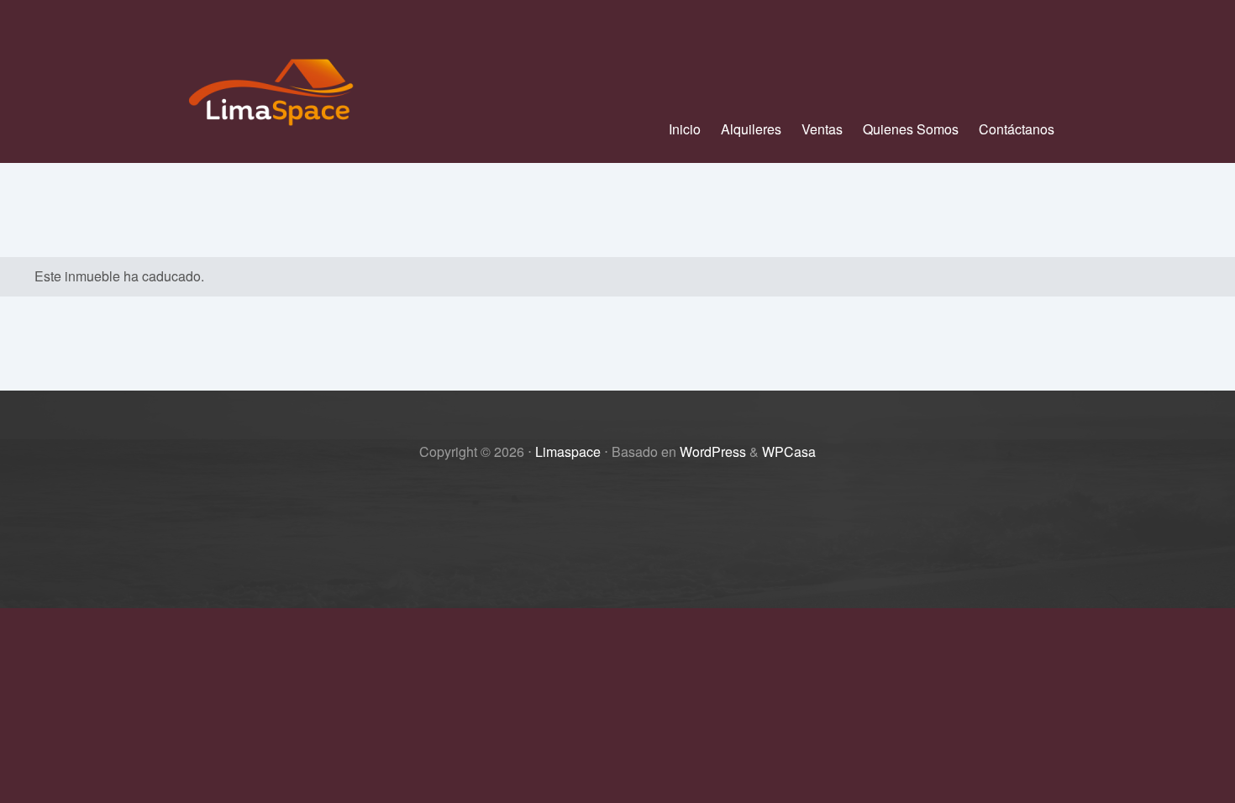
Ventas (822, 129)
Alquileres (751, 129)
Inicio (685, 129)
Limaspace (568, 451)
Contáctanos (1016, 129)
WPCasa (789, 451)
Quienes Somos (911, 129)
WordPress (713, 451)
